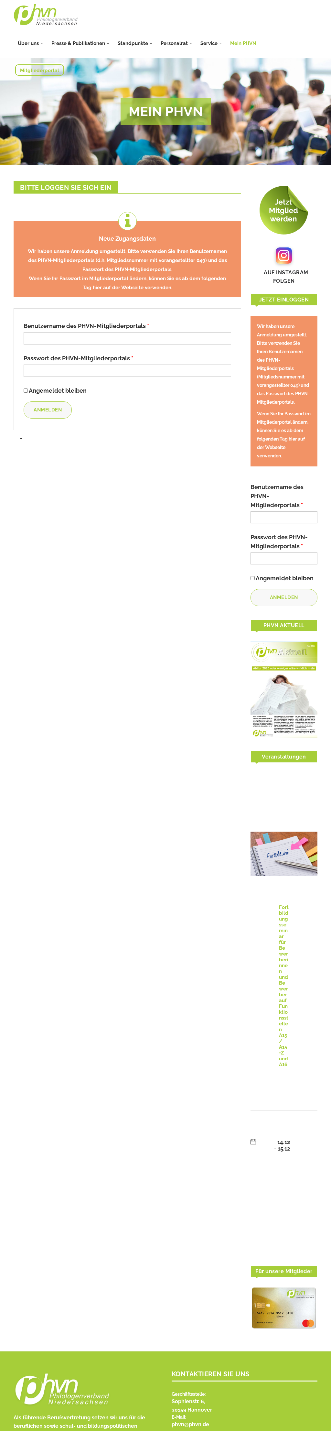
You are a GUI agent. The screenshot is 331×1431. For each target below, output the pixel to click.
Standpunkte (133, 43)
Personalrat (174, 43)
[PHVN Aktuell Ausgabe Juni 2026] (284, 689)
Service (209, 43)
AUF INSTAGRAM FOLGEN (284, 276)
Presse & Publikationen (78, 43)
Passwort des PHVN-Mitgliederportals (78, 358)
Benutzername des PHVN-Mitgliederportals (86, 325)
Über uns (28, 43)
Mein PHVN (243, 43)
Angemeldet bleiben (58, 390)
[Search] (314, 83)
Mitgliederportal (39, 70)
